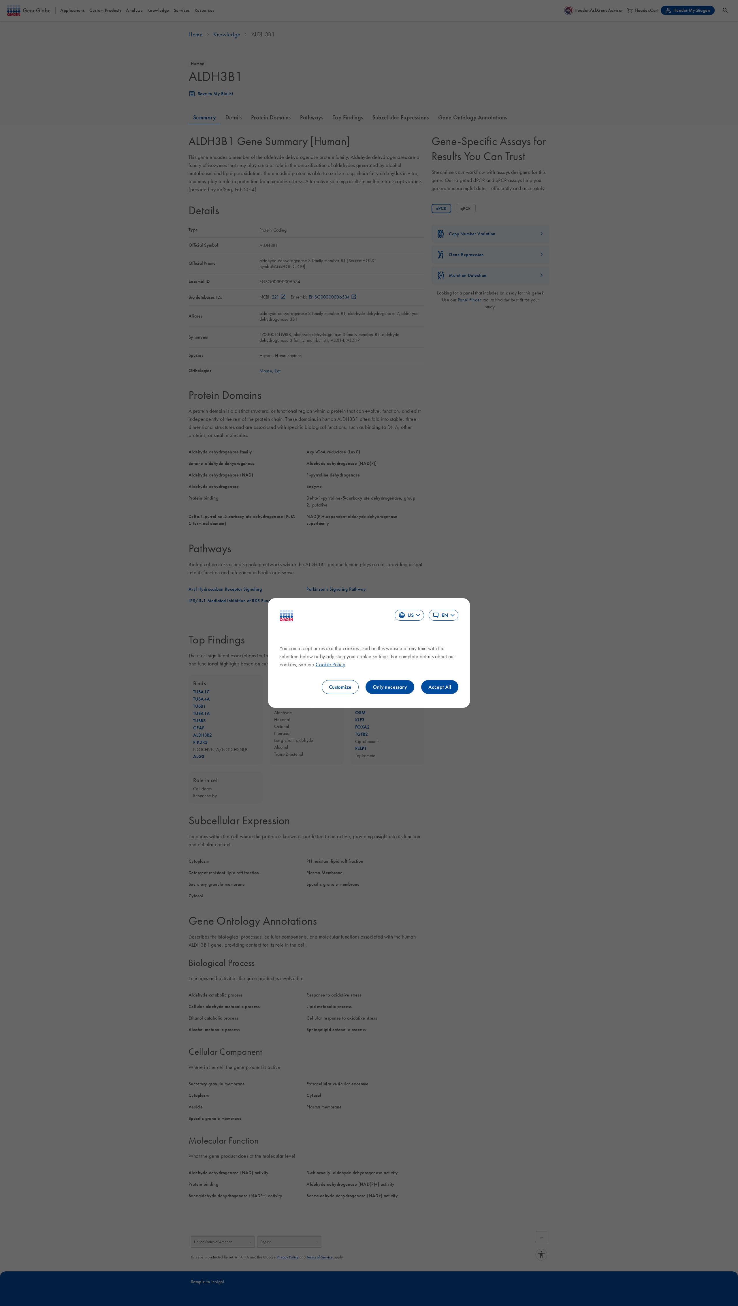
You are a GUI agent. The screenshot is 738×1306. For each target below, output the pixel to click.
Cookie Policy (330, 664)
